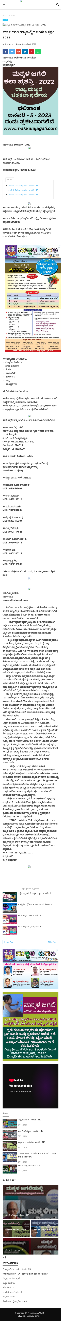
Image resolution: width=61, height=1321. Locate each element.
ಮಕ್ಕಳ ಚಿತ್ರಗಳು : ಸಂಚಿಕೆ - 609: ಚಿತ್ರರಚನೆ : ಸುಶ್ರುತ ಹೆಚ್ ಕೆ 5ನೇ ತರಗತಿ (37, 1155)
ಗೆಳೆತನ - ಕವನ (8, 1287)
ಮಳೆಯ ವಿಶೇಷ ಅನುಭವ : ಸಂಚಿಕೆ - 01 (23, 195)
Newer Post (8, 942)
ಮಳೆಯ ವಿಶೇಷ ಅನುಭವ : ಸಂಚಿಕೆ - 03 (23, 186)
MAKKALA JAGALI (37, 1313)
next (6, 1257)
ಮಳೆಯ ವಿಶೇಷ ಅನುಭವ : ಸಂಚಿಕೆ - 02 (23, 190)
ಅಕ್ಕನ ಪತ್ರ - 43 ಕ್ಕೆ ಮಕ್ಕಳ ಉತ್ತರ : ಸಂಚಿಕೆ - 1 (34, 893)
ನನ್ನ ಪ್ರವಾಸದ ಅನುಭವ (11, 1278)
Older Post (52, 942)
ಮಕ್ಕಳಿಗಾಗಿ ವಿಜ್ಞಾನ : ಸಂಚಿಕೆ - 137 (30, 1131)
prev (4, 1257)
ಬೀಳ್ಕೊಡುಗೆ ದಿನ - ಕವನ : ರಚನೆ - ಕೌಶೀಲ (18, 1269)
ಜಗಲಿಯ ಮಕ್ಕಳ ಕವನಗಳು (12, 1292)
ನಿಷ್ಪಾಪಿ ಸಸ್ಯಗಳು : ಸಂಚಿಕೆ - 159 (29, 1120)
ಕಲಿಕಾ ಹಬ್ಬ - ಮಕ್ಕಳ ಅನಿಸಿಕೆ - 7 (29, 915)
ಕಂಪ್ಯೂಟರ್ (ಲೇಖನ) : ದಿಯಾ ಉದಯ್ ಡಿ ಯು (35, 904)
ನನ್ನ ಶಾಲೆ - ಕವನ (9, 1297)
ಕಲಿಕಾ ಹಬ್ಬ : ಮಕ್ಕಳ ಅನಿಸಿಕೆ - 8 (29, 927)
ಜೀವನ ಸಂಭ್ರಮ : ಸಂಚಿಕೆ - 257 (30, 1166)
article (5, 20)
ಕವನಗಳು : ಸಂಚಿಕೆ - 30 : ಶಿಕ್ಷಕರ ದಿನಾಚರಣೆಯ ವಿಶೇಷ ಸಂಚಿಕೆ (26, 1274)
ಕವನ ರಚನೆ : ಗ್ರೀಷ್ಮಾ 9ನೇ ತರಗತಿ (15, 1301)
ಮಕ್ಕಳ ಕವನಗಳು (9, 1283)
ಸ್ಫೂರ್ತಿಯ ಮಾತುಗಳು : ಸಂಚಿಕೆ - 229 (31, 1142)
